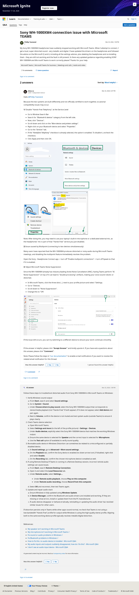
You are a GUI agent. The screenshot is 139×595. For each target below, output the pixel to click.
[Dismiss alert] (134, 4)
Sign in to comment (27, 76)
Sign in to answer (26, 577)
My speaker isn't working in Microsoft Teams (46, 529)
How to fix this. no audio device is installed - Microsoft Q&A (52, 541)
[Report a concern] (39, 372)
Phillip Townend (30, 42)
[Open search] (128, 19)
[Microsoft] (4, 19)
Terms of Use (84, 591)
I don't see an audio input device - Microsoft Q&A (48, 547)
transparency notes (59, 553)
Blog (32, 591)
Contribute (42, 591)
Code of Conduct (98, 591)
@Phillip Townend (35, 97)
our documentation (58, 356)
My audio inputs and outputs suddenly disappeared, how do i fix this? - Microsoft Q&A (63, 544)
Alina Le (31, 91)
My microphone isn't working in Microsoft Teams (48, 532)
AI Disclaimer (7, 591)
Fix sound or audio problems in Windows (44, 535)
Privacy (50, 591)
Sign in (133, 19)
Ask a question (129, 25)
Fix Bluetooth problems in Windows (42, 538)
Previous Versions (21, 591)
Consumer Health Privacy (66, 591)
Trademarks (112, 591)
